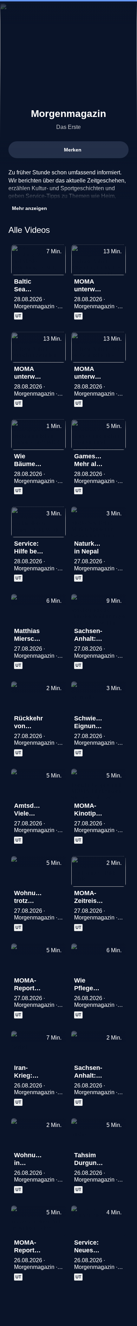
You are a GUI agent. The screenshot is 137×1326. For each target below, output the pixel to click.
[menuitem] (11, 12)
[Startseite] (68, 13)
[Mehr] (57, 283)
